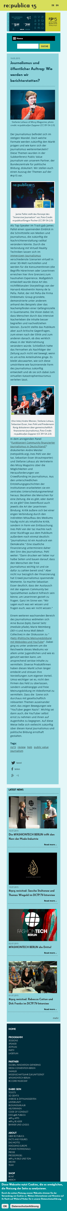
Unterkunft (15, 1102)
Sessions (13, 1041)
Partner (14, 1061)
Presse (12, 1152)
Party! (11, 1050)
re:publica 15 (20, 5)
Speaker (12, 1044)
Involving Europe (18, 1146)
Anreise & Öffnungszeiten (22, 1099)
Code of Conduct (18, 1112)
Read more (49, 844)
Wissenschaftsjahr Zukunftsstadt (26, 1075)
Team (11, 1165)
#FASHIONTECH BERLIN (19, 1078)
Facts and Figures (18, 1140)
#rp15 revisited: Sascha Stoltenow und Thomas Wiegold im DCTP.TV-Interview (32, 893)
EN (57, 5)
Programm (16, 1037)
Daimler (13, 1071)
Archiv (12, 1162)
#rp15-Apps (14, 1118)
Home (12, 1029)
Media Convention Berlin (22, 1068)
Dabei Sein (15, 1089)
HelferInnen (15, 1109)
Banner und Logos (19, 1125)
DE (53, 5)
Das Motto (14, 1143)
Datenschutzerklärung (25, 1206)
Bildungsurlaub (17, 1105)
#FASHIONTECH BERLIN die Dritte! (30, 947)
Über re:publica (16, 1136)
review (22, 747)
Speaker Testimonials (19, 1149)
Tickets (12, 1093)
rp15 (13, 747)
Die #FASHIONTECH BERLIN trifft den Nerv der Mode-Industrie (31, 836)
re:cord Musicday (18, 1081)
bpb (29, 747)
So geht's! (14, 1096)
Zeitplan (13, 1047)
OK (5, 1206)
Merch (12, 1180)
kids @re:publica (17, 1115)
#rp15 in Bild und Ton (20, 1159)
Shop (12, 1173)
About (13, 1132)
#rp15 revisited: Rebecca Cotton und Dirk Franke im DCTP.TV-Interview (31, 1001)
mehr (56, 1018)
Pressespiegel (15, 1156)
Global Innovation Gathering (25, 1065)
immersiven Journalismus (25, 255)
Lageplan (13, 1054)
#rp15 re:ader (15, 1122)
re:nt (11, 1177)
